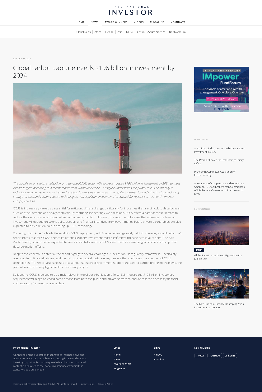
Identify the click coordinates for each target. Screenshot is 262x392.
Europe (109, 32)
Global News (83, 32)
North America (177, 32)
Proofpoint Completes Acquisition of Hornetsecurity (215, 173)
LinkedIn (230, 355)
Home (81, 22)
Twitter (200, 355)
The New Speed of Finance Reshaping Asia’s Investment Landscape (219, 305)
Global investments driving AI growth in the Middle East (218, 257)
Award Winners (116, 22)
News (96, 22)
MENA (129, 32)
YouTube (214, 355)
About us (159, 359)
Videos (139, 22)
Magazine (157, 22)
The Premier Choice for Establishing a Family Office (219, 161)
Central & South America (151, 32)
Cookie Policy (105, 383)
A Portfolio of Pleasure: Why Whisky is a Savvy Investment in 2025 (219, 150)
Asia (120, 32)
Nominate (178, 22)
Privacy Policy (87, 383)
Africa (98, 32)
